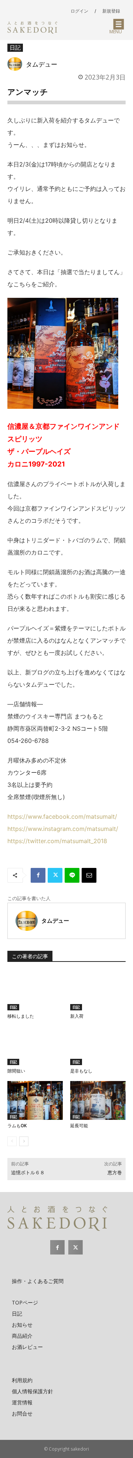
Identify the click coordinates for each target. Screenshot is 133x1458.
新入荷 (76, 1016)
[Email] (89, 875)
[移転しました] (35, 991)
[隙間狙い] (35, 1045)
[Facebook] (38, 875)
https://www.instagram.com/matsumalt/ (62, 828)
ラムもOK (17, 1125)
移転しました (20, 1016)
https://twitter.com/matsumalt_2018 (57, 841)
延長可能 (79, 1125)
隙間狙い (16, 1071)
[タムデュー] (16, 64)
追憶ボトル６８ (28, 1172)
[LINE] (72, 875)
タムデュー (41, 64)
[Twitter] (55, 875)
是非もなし (81, 1071)
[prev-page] (12, 1141)
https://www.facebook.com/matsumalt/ (62, 816)
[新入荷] (98, 991)
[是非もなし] (98, 1045)
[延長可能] (98, 1100)
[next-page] (23, 1141)
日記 (15, 47)
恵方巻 (115, 1172)
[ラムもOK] (35, 1100)
